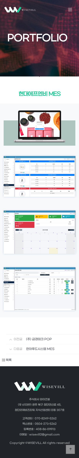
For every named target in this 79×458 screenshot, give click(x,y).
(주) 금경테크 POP (39, 339)
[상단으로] (70, 449)
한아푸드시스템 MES (40, 349)
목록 (9, 360)
